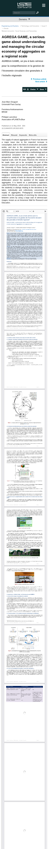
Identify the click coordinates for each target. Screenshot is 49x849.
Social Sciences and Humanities (26, 31)
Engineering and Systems (10, 26)
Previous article (39, 79)
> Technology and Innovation (29, 26)
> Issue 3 (43, 26)
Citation (33, 89)
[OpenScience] (24, 5)
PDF (25, 89)
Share (42, 89)
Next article (40, 82)
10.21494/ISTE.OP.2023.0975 (12, 128)
